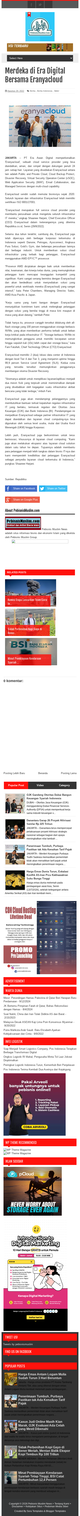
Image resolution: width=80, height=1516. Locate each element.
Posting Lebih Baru (14, 773)
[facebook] (31, 5)
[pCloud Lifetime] (32, 1214)
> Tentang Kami (61, 1503)
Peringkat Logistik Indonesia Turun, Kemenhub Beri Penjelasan (39, 1065)
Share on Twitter (56, 488)
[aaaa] (40, 47)
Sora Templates (35, 1511)
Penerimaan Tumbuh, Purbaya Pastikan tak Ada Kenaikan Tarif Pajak (41, 1400)
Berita (32, 91)
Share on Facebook (24, 488)
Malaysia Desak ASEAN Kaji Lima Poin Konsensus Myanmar (38, 1022)
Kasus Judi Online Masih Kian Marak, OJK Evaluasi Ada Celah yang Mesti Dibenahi (41, 1425)
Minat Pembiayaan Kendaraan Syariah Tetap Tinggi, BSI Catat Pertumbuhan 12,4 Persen (41, 1476)
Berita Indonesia (44, 91)
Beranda (43, 773)
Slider (56, 91)
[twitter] (40, 5)
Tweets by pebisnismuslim (18, 1344)
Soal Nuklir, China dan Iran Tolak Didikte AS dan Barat (33, 1014)
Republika (20, 479)
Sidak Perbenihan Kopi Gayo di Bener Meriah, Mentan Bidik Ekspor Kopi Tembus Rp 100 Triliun (44, 1451)
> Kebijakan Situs (33, 1506)
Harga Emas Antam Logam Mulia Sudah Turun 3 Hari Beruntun (42, 1376)
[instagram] (48, 5)
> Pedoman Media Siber (55, 1506)
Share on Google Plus (25, 499)
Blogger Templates (56, 1511)
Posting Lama (69, 773)
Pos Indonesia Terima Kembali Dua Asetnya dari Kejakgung (36, 1069)
